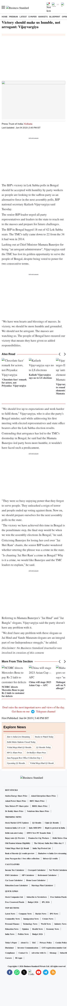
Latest (23, 17)
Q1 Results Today (43, 747)
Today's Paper (11, 942)
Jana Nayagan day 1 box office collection (22, 858)
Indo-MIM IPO (35, 828)
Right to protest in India (55, 828)
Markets (43, 17)
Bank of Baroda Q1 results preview (19, 853)
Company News (25, 914)
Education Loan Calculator (16, 885)
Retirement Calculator (47, 875)
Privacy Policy (46, 942)
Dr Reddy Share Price (14, 811)
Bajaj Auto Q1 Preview (15, 838)
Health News (37, 929)
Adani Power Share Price (15, 801)
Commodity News (12, 919)
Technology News (30, 924)
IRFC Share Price (37, 801)
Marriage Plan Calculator (42, 885)
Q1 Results (36, 823)
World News (46, 924)
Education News (11, 929)
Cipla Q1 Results (52, 823)
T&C (34, 942)
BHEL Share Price (39, 806)
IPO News (54, 914)
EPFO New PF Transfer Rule (39, 833)
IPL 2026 (46, 902)
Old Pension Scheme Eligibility (17, 843)
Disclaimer (9, 948)
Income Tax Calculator (14, 870)
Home (4, 17)
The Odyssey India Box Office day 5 (49, 843)
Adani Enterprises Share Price (43, 796)
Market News (40, 914)
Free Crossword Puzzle (14, 902)
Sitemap (53, 953)
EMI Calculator (11, 875)
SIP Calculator (28, 875)
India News (9, 934)
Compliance (10, 953)
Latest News (10, 914)
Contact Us (23, 953)
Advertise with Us (38, 953)
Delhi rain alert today (14, 833)
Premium (13, 17)
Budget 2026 (33, 902)
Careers (8, 958)
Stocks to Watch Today (44, 736)
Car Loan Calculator (14, 880)
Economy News (52, 929)
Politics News (23, 934)
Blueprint (54, 17)
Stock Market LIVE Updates (17, 823)
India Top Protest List (42, 848)
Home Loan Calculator (36, 880)
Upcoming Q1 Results (16, 763)
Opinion (25, 929)
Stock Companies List (14, 897)
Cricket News (47, 919)
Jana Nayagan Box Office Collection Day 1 (24, 757)
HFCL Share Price (14, 752)
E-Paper (33, 17)
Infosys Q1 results (50, 858)
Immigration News (31, 919)
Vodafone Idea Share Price (38, 811)
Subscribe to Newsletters (37, 897)
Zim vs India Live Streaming (18, 736)
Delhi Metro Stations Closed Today (21, 742)
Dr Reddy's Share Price (36, 752)
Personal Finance (12, 924)
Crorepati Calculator (37, 870)
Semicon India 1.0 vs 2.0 (15, 828)
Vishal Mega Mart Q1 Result (42, 763)
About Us (24, 942)
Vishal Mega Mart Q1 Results (19, 747)
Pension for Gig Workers (38, 838)
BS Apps (18, 958)
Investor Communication (28, 948)
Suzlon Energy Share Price (16, 796)
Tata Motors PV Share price (17, 806)
